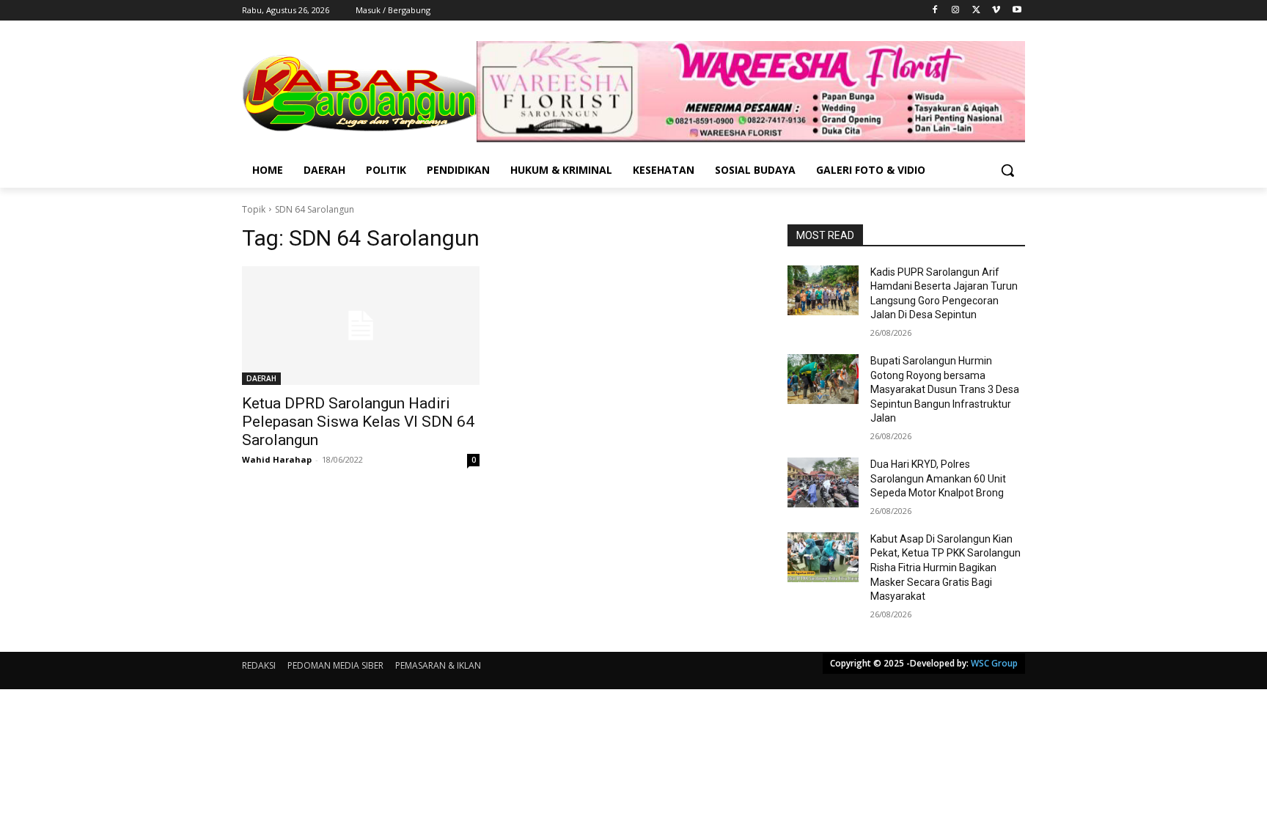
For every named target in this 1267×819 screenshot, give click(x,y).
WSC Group (994, 663)
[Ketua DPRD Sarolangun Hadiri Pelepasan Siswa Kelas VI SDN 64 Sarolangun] (361, 325)
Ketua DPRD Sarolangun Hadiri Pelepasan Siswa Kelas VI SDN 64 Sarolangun (358, 421)
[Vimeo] (996, 10)
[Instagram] (955, 10)
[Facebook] (935, 10)
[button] (1007, 170)
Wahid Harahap (277, 459)
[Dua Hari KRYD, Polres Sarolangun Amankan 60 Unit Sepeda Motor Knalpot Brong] (823, 482)
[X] (976, 10)
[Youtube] (1016, 10)
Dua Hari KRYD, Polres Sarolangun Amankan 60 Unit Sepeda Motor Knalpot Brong (938, 478)
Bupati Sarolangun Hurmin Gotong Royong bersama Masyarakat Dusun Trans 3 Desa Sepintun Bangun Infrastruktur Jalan (944, 389)
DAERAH (261, 378)
